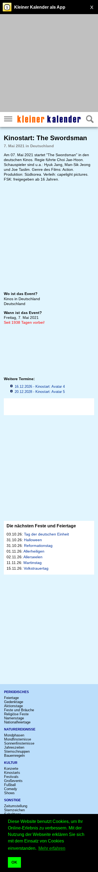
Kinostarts (12, 773)
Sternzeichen (14, 810)
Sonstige (12, 800)
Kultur (10, 763)
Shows (9, 793)
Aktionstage (13, 706)
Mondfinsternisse (17, 739)
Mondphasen (14, 735)
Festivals (11, 777)
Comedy (10, 789)
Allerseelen (32, 557)
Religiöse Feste (16, 714)
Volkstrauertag (36, 568)
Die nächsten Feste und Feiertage (41, 526)
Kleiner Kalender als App (39, 7)
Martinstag (32, 562)
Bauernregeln (14, 756)
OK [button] (14, 862)
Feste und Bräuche (19, 710)
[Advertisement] (49, 64)
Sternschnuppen (17, 751)
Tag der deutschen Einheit (46, 534)
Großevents (13, 781)
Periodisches (16, 692)
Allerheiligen (33, 551)
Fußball (10, 785)
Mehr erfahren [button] (51, 848)
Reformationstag (38, 545)
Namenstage (14, 718)
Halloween (33, 540)
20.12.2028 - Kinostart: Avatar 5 (40, 392)
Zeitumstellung (15, 806)
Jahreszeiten (14, 747)
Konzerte (11, 769)
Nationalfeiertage (17, 722)
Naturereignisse (19, 729)
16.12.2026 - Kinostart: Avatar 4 (40, 386)
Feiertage (11, 698)
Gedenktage (13, 702)
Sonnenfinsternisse (19, 743)
